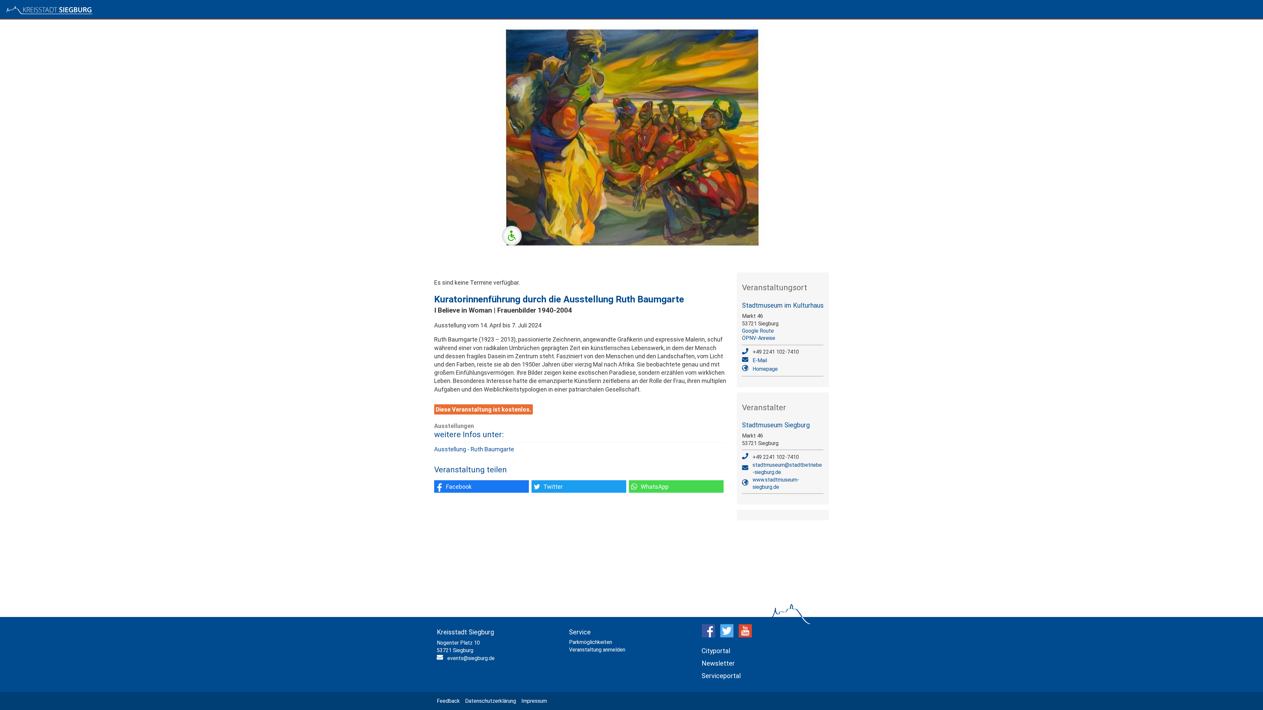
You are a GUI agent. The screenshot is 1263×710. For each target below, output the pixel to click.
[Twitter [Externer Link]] (726, 635)
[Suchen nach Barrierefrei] (512, 236)
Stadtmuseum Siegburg (776, 425)
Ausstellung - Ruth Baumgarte (474, 449)
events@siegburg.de (471, 658)
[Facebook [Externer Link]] (708, 635)
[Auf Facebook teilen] (481, 486)
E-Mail (760, 360)
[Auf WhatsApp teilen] (676, 486)
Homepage (765, 369)
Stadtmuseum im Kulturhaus (783, 305)
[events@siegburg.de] (441, 658)
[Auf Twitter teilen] (579, 486)
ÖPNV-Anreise (758, 338)
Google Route (758, 331)
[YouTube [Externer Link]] (745, 635)
